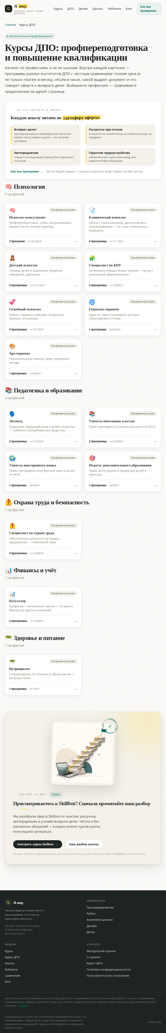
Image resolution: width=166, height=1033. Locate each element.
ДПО (70, 8)
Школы (98, 8)
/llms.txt (23, 1005)
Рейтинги (114, 8)
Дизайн (92, 926)
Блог (129, 8)
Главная (10, 25)
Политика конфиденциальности (109, 969)
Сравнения (12, 975)
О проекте (93, 957)
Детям (83, 8)
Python (91, 913)
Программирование (100, 907)
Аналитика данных (100, 920)
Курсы (58, 8)
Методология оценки (101, 951)
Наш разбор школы (84, 844)
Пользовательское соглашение (108, 975)
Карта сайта (95, 963)
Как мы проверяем (148, 9)
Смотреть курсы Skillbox (37, 844)
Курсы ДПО (12, 957)
